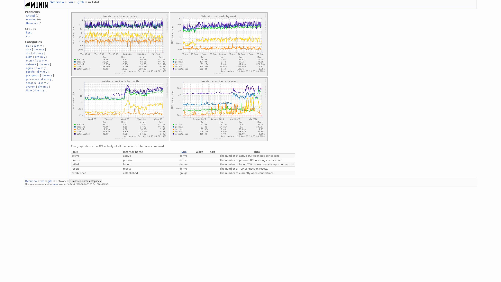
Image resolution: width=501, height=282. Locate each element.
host (29, 32)
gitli (81, 2)
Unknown (32, 23)
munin (30, 60)
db (27, 45)
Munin (55, 184)
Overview (57, 2)
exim (29, 56)
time (29, 90)
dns (28, 53)
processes (32, 79)
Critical (30, 15)
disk (28, 49)
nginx (29, 68)
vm (71, 2)
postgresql (32, 75)
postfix (30, 71)
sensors (31, 82)
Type (183, 151)
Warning (31, 19)
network (31, 64)
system (30, 86)
